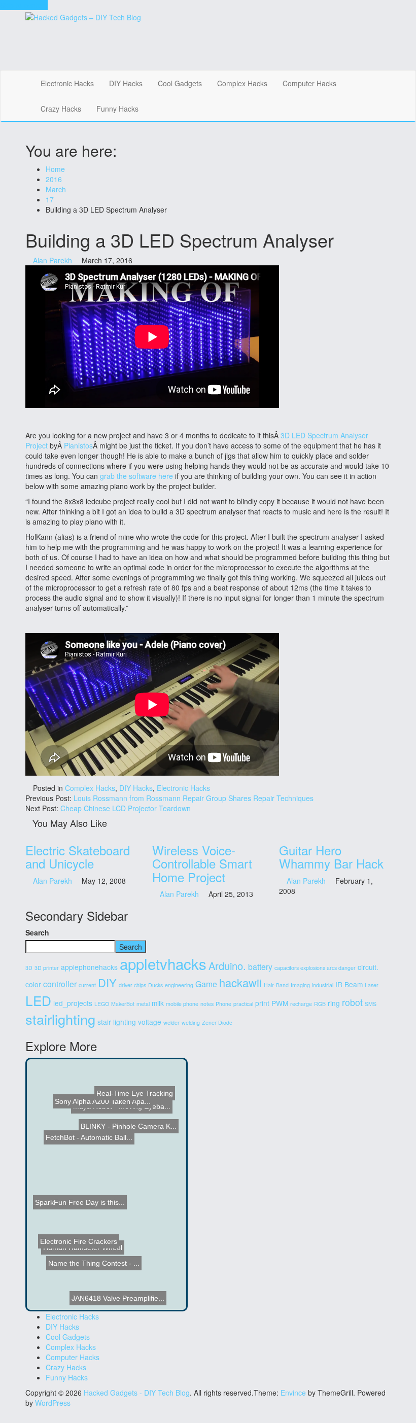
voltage (149, 1022)
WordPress (53, 1403)
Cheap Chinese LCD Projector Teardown (125, 808)
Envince (293, 1392)
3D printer (46, 967)
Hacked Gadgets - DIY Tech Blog (137, 1392)
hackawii (240, 982)
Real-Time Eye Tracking (137, 1100)
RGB (320, 1004)
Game (206, 984)
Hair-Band (276, 985)
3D (28, 967)
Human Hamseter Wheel (71, 1237)
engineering (179, 985)
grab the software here (136, 476)
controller (60, 984)
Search (37, 932)
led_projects (72, 1003)
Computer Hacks (309, 83)
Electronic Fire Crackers (79, 1249)
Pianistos (78, 445)
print (262, 1003)
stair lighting (116, 1022)
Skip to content (24, 5)
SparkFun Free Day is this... (86, 1184)
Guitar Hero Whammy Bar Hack (331, 856)
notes (207, 1004)
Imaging (300, 985)
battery (260, 967)
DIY (107, 982)
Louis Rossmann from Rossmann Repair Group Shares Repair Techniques (194, 798)
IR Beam (349, 984)
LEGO (101, 1004)
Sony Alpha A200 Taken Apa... (109, 1085)
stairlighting (60, 1019)
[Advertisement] (206, 45)
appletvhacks (163, 963)
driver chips (132, 985)
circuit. (368, 967)
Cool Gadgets (180, 83)
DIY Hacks (126, 83)
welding (191, 1022)
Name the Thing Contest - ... (120, 1230)
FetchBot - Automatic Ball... (87, 1156)
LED (38, 1000)
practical (243, 1004)
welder (171, 1022)
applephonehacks (89, 967)
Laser (371, 985)
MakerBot (122, 1004)
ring (334, 1003)
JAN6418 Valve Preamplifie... (116, 1278)
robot (352, 1002)
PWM (279, 1003)
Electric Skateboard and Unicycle (77, 856)
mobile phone (182, 1004)
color (33, 984)
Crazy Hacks (61, 108)
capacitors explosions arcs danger (315, 967)
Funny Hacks (117, 108)
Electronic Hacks (67, 83)
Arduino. (227, 965)
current (87, 985)
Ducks (155, 985)
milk (158, 1003)
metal (143, 1004)
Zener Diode (217, 1022)
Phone (223, 1004)
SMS (370, 1004)
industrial (322, 985)
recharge (301, 1004)
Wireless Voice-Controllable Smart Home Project (202, 863)
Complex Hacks (242, 83)
